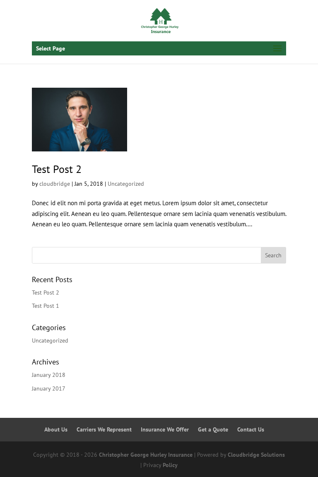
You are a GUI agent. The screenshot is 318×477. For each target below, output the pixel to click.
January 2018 (48, 375)
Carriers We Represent (104, 429)
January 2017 (48, 388)
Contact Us (250, 429)
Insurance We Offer (165, 429)
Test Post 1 (45, 305)
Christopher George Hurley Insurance (146, 454)
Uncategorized (126, 183)
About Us (55, 429)
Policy (170, 465)
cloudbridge (54, 183)
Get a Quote (213, 429)
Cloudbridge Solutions (256, 454)
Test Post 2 (57, 169)
